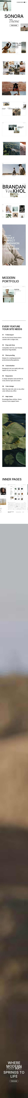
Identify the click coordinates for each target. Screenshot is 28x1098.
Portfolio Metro (7, 76)
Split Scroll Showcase (9, 138)
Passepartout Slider (8, 178)
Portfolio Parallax (8, 97)
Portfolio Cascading (8, 199)
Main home (5, 56)
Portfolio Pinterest (8, 219)
